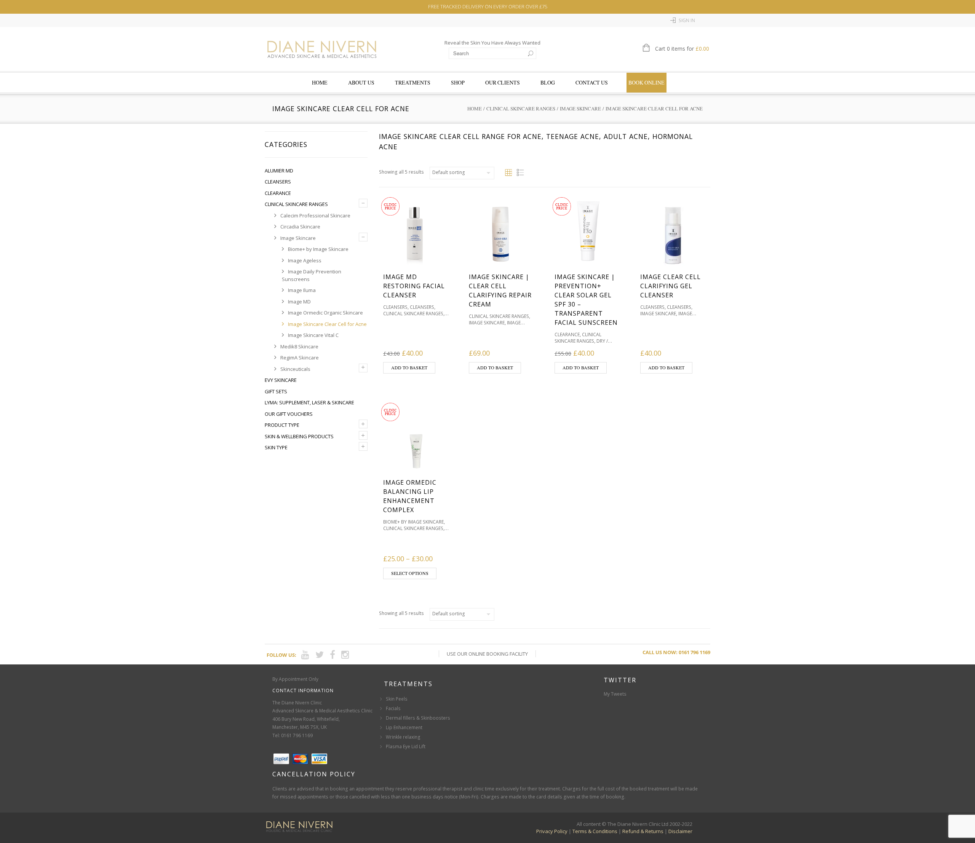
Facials (393, 708)
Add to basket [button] (409, 367)
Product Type (282, 425)
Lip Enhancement (404, 727)
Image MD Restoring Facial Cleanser (414, 286)
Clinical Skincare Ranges (520, 108)
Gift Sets (276, 391)
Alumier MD (279, 170)
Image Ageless (304, 260)
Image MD (299, 301)
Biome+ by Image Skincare (318, 249)
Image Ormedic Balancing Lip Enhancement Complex (409, 496)
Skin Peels (397, 699)
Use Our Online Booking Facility (487, 653)
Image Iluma (302, 290)
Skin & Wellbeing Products (299, 436)
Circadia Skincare (300, 226)
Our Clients (502, 82)
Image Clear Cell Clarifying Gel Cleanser (670, 286)
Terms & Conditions (594, 831)
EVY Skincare (281, 380)
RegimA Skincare (299, 357)
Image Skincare (580, 108)
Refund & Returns (642, 831)
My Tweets (615, 694)
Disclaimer (680, 831)
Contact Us (591, 82)
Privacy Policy (551, 831)
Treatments (412, 82)
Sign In (687, 20)
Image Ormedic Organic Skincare (325, 312)
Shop (458, 82)
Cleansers (278, 181)
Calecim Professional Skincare (315, 215)
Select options (409, 573)
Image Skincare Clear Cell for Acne (327, 324)
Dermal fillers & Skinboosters (418, 718)
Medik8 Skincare (299, 346)
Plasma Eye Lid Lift (405, 746)
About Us (361, 82)
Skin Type (276, 447)
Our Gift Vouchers (289, 413)
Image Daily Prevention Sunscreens (311, 275)
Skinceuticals (295, 369)
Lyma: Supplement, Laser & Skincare (309, 402)
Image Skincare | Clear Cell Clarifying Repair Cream (500, 290)
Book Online (646, 82)
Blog (547, 82)
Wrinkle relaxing (403, 737)
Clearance (278, 193)
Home (320, 82)
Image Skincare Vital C (313, 335)
